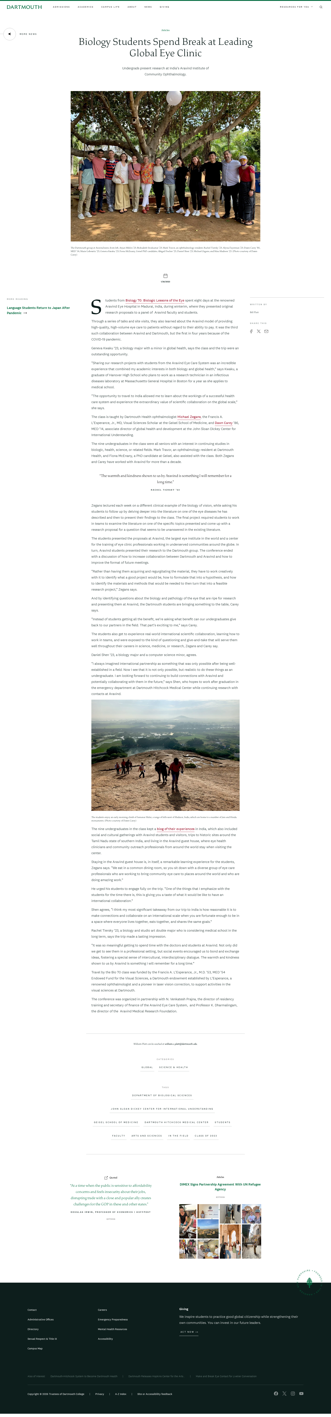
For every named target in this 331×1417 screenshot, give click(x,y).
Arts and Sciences (147, 1135)
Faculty (118, 1135)
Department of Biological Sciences (162, 1095)
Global (147, 1067)
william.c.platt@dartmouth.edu (181, 1044)
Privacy (99, 1394)
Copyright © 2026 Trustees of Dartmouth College (56, 1394)
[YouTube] (301, 1394)
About (132, 7)
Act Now (187, 1332)
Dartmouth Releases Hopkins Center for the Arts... (156, 1376)
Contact (32, 1309)
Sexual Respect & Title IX (42, 1338)
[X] (284, 1394)
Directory (33, 1329)
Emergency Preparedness (113, 1319)
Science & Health (173, 1067)
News (148, 7)
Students (222, 1122)
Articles (165, 30)
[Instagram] (293, 1394)
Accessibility (105, 1338)
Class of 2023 (206, 1135)
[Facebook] (276, 1394)
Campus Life (110, 7)
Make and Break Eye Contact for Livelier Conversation (226, 1376)
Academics (86, 7)
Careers (102, 1309)
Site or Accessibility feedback (154, 1394)
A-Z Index (120, 1394)
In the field (178, 1135)
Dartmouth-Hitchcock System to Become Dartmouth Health (84, 1376)
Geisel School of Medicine (116, 1122)
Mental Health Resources (112, 1329)
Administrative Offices (41, 1319)
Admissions (61, 7)
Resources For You (294, 7)
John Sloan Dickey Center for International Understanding (162, 1109)
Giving (164, 7)
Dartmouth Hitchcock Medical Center (177, 1122)
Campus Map (35, 1348)
